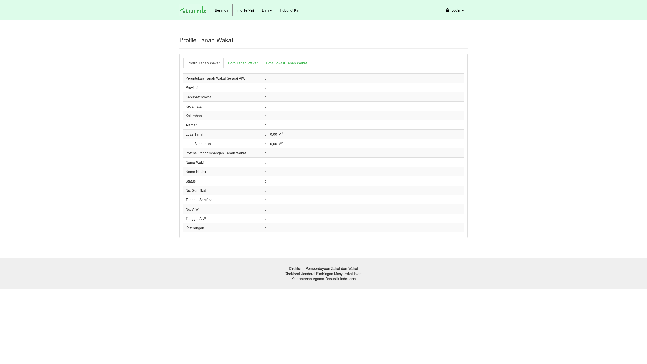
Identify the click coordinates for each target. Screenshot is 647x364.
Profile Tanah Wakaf (204, 62)
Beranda (221, 10)
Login (455, 10)
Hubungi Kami (291, 10)
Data (265, 10)
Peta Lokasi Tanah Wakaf (286, 62)
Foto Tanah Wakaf (243, 62)
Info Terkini (245, 10)
